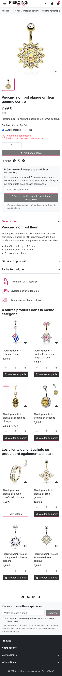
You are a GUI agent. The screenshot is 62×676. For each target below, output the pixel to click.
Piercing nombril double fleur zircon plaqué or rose (44, 354)
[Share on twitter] (19, 160)
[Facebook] (22, 597)
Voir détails (16, 513)
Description (10, 221)
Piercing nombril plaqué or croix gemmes (43, 494)
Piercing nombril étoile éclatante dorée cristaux (46, 557)
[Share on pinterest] (23, 160)
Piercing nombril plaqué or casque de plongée (14, 418)
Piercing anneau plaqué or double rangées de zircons (13, 494)
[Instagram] (33, 597)
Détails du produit (14, 261)
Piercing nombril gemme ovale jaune (44, 416)
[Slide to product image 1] (8, 84)
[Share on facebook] (14, 160)
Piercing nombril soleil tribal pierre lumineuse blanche (15, 557)
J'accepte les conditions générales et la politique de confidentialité (31, 206)
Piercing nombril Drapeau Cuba (12, 352)
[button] (46, 3)
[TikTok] (39, 597)
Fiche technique (13, 269)
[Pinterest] (28, 597)
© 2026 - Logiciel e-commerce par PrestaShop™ (31, 671)
